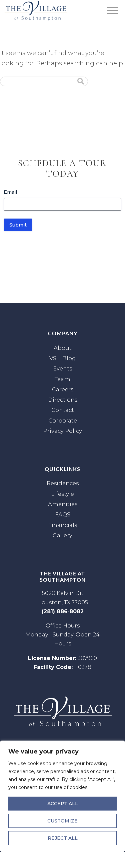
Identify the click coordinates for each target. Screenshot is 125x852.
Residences (63, 483)
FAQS (62, 514)
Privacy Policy (62, 430)
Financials (62, 525)
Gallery (62, 535)
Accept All (62, 804)
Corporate (62, 420)
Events (62, 368)
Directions (62, 399)
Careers (62, 389)
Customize (62, 821)
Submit (18, 225)
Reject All (63, 838)
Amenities (62, 504)
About (63, 348)
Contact (62, 410)
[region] (62, 796)
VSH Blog (62, 358)
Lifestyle (62, 494)
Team (62, 379)
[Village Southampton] (36, 10)
